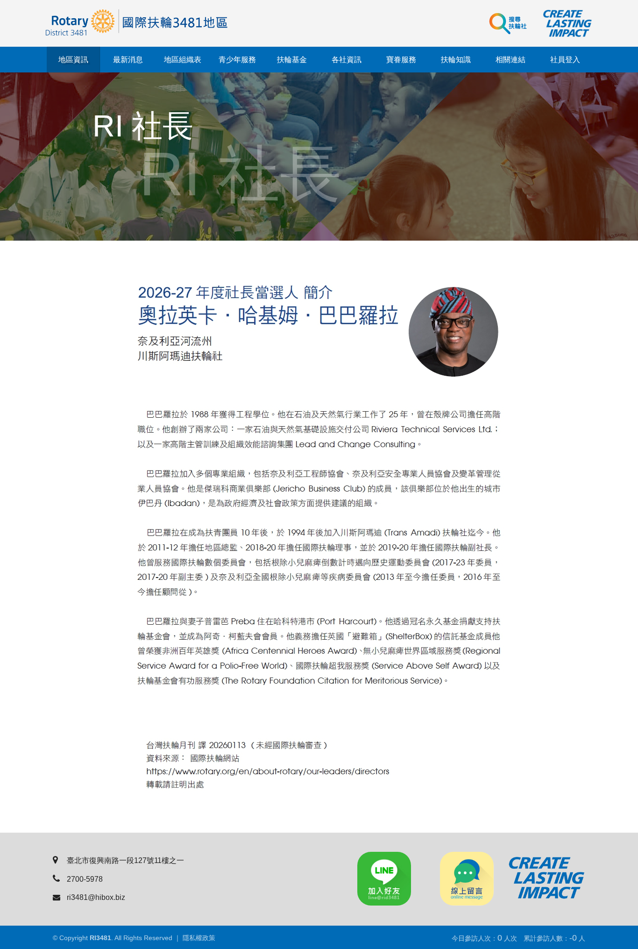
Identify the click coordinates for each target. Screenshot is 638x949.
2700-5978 (85, 879)
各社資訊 (347, 60)
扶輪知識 (456, 60)
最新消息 (128, 60)
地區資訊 (73, 60)
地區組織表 (182, 60)
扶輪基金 (292, 60)
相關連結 (510, 60)
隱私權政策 (199, 938)
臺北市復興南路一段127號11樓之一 (125, 860)
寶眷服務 (401, 60)
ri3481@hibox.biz (96, 897)
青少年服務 (237, 60)
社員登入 (565, 60)
